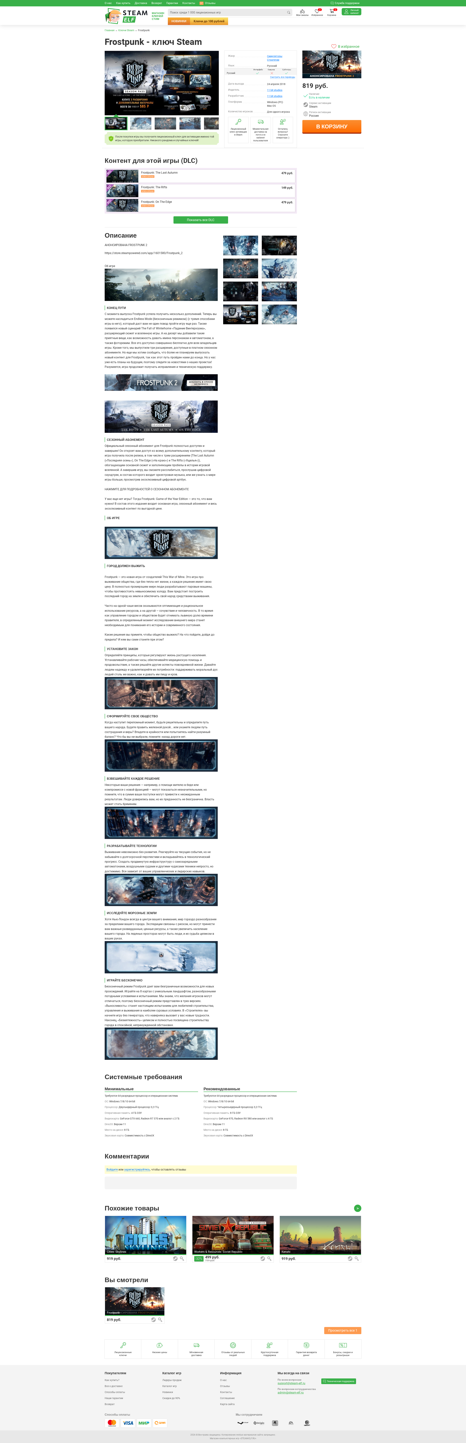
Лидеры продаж (172, 1380)
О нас (223, 1380)
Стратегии (273, 59)
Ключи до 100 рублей (209, 21)
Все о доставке (114, 1386)
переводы (282, 77)
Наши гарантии (114, 1398)
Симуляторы (274, 56)
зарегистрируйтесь (137, 1169)
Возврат (110, 1404)
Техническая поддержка (340, 1381)
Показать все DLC (200, 220)
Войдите (112, 1169)
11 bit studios (274, 90)
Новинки (178, 21)
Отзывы (225, 1386)
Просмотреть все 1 (342, 1330)
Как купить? (112, 1380)
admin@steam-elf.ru (291, 1392)
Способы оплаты (115, 1392)
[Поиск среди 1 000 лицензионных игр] (288, 12)
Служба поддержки (347, 3)
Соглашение (227, 1398)
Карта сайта (227, 1404)
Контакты (226, 1392)
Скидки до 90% (171, 1398)
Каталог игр (169, 1386)
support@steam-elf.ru (291, 1383)
